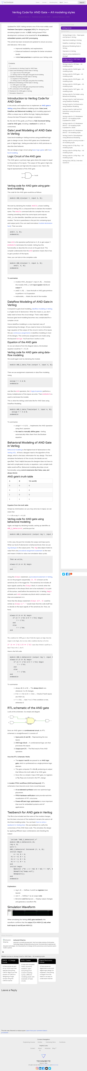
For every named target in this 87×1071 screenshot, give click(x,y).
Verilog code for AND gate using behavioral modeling (28, 87)
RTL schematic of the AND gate (20, 89)
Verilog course (66, 28)
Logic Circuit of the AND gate (21, 72)
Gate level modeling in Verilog (72, 40)
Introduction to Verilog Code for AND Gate (23, 68)
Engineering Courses (29, 1042)
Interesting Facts (53, 2)
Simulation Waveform (16, 93)
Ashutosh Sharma (23, 17)
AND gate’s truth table (19, 85)
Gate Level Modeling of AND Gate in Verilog (24, 70)
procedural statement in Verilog (41, 577)
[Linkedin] (3, 952)
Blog (53, 1048)
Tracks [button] (37, 2)
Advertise (47, 1048)
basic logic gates (38, 150)
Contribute (62, 1042)
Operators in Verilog (69, 51)
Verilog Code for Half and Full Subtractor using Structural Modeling (72, 111)
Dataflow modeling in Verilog (72, 43)
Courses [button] (44, 2)
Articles (40, 1042)
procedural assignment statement (30, 551)
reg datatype (12, 548)
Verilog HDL (11, 453)
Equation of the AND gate (20, 78)
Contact (32, 1048)
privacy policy (46, 1064)
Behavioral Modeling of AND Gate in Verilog (24, 83)
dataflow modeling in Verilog (42, 309)
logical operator (36, 391)
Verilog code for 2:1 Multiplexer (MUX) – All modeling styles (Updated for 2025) (73, 118)
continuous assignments (21, 333)
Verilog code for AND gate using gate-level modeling (28, 74)
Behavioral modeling (14, 450)
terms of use (55, 1064)
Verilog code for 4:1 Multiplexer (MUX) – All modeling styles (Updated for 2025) (73, 125)
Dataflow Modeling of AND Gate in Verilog (23, 77)
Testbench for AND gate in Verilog (21, 91)
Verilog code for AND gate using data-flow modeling (28, 80)
